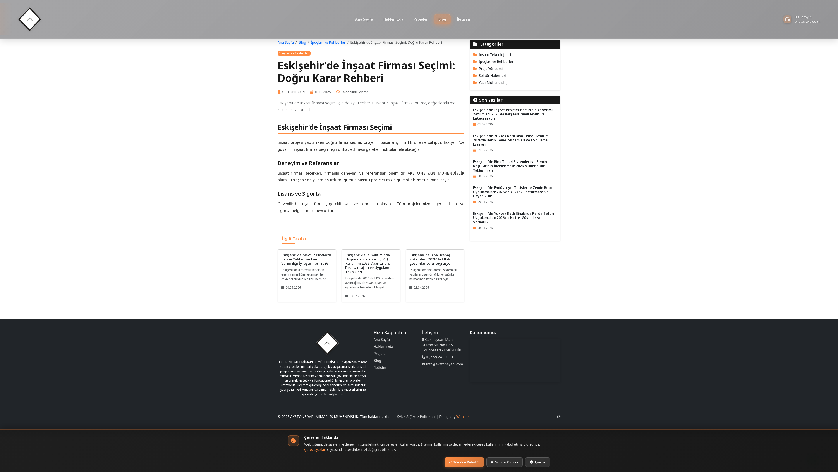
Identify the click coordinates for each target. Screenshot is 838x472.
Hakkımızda (393, 19)
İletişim (463, 19)
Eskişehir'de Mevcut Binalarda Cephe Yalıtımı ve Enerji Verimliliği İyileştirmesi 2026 (306, 259)
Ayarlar (540, 462)
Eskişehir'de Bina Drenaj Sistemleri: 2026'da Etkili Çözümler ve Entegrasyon (431, 259)
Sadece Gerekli (506, 462)
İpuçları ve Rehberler (328, 42)
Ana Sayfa (364, 19)
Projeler (421, 19)
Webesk (462, 416)
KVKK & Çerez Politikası (416, 416)
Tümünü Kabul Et (466, 462)
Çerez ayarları (315, 449)
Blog (442, 19)
